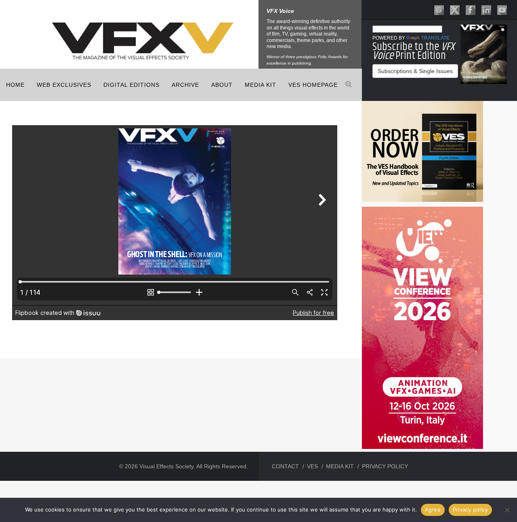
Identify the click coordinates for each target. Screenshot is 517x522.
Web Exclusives (64, 85)
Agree (433, 509)
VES (312, 466)
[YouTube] (502, 9)
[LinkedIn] (486, 9)
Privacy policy (470, 509)
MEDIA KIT (260, 85)
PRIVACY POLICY (385, 466)
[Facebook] (470, 9)
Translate (435, 38)
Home (15, 85)
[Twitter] (455, 9)
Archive (185, 85)
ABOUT (222, 85)
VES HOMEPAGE (313, 85)
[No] (507, 510)
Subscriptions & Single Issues (415, 71)
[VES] (439, 9)
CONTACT (285, 466)
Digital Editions (131, 85)
